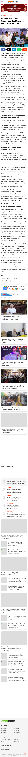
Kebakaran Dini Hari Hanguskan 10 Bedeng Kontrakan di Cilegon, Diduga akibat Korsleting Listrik (13, 610)
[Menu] (2, 2)
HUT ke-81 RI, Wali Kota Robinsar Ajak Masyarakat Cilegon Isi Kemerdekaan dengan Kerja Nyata (17, 580)
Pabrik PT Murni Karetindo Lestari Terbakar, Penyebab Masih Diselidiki (17, 617)
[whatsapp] (19, 49)
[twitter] (8, 49)
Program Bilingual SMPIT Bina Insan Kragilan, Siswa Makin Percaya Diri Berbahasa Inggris (16, 663)
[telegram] (14, 49)
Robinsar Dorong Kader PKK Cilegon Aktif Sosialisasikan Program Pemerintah (14, 506)
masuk (8, 469)
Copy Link (24, 49)
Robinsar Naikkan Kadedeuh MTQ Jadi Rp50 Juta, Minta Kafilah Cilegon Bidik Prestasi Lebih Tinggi (17, 678)
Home (2, 15)
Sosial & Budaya (8, 15)
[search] (26, 2)
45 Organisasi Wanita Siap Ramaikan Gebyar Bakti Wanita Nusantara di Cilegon (12, 341)
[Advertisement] (14, 449)
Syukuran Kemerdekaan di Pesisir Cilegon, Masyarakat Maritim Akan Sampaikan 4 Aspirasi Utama (12, 318)
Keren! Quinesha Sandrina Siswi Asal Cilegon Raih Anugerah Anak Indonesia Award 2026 (13, 363)
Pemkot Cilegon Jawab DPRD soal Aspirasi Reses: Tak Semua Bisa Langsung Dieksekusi (16, 483)
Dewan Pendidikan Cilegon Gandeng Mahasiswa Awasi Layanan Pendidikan (14, 499)
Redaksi (5, 26)
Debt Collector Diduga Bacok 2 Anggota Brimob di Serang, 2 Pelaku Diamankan (16, 625)
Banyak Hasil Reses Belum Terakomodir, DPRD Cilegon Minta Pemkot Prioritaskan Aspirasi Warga (16, 491)
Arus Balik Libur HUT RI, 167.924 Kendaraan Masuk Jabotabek (13, 573)
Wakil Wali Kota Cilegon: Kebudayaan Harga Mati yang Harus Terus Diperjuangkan (12, 430)
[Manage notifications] (25, 754)
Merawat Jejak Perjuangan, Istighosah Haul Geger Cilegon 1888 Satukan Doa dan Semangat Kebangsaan (13, 386)
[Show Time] (18, 26)
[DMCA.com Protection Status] (8, 722)
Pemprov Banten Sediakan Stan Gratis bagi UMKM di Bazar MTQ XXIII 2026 (13, 408)
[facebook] (3, 49)
